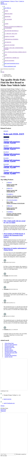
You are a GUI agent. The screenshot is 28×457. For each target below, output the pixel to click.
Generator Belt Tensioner (11, 355)
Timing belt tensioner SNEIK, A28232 (12, 148)
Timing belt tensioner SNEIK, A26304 (12, 142)
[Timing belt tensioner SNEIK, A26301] (6, 158)
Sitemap (2, 405)
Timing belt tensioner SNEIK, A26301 (12, 160)
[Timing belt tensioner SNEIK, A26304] (6, 139)
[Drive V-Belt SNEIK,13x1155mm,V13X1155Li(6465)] (12, 200)
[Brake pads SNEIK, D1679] (6, 131)
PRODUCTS (4, 4)
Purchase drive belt (9, 346)
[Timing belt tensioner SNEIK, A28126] (6, 152)
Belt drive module (9, 350)
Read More (6, 137)
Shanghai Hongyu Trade (10, 351)
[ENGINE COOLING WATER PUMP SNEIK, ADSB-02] (10, 211)
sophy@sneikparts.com (9, 403)
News (16, 1)
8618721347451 (7, 399)
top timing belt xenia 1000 (11, 352)
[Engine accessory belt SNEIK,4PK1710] (9, 188)
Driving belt (7, 354)
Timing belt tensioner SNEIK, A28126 (12, 154)
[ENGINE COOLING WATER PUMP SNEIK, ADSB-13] (10, 194)
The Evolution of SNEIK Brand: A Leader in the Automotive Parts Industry (14, 235)
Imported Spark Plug (9, 347)
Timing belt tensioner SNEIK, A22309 (12, 167)
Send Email (3, 409)
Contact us (21, 1)
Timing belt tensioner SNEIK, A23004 (12, 173)
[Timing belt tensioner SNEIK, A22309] (6, 164)
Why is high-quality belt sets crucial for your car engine (14, 221)
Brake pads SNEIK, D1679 (14, 134)
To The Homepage (5, 1)
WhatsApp (3, 411)
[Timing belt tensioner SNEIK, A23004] (6, 170)
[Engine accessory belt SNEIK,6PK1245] (9, 206)
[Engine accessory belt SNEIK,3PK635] (9, 182)
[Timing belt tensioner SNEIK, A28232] (6, 145)
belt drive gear (8, 348)
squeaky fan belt (8, 356)
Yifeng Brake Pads (9, 343)
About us (12, 1)
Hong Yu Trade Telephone (11, 344)
